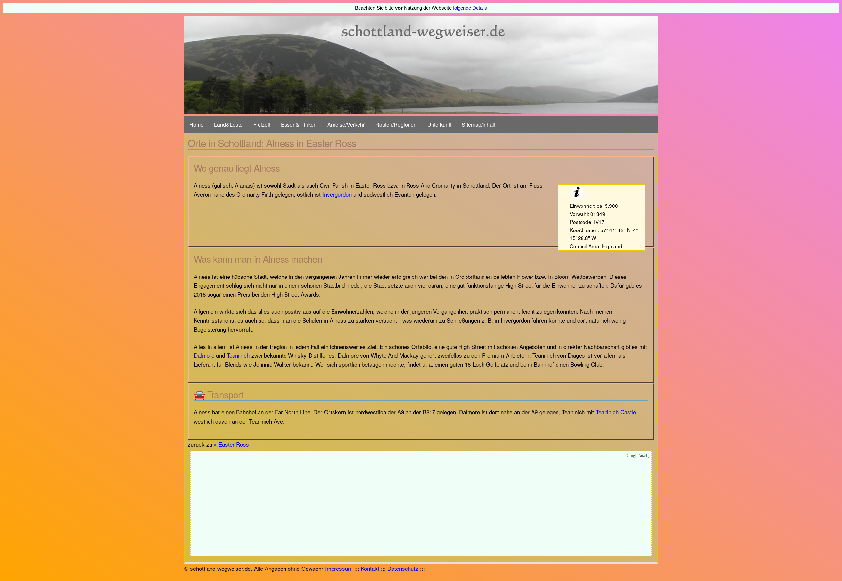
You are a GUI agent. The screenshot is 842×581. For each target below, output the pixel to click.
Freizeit (261, 124)
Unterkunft (439, 124)
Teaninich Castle (616, 412)
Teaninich (238, 355)
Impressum (339, 568)
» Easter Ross (231, 444)
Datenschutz (402, 568)
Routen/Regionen (396, 124)
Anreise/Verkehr (346, 124)
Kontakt (370, 568)
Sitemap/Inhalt (478, 124)
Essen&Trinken (299, 124)
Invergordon (337, 194)
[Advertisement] (421, 509)
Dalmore (204, 355)
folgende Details (470, 8)
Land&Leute (228, 124)
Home (196, 124)
